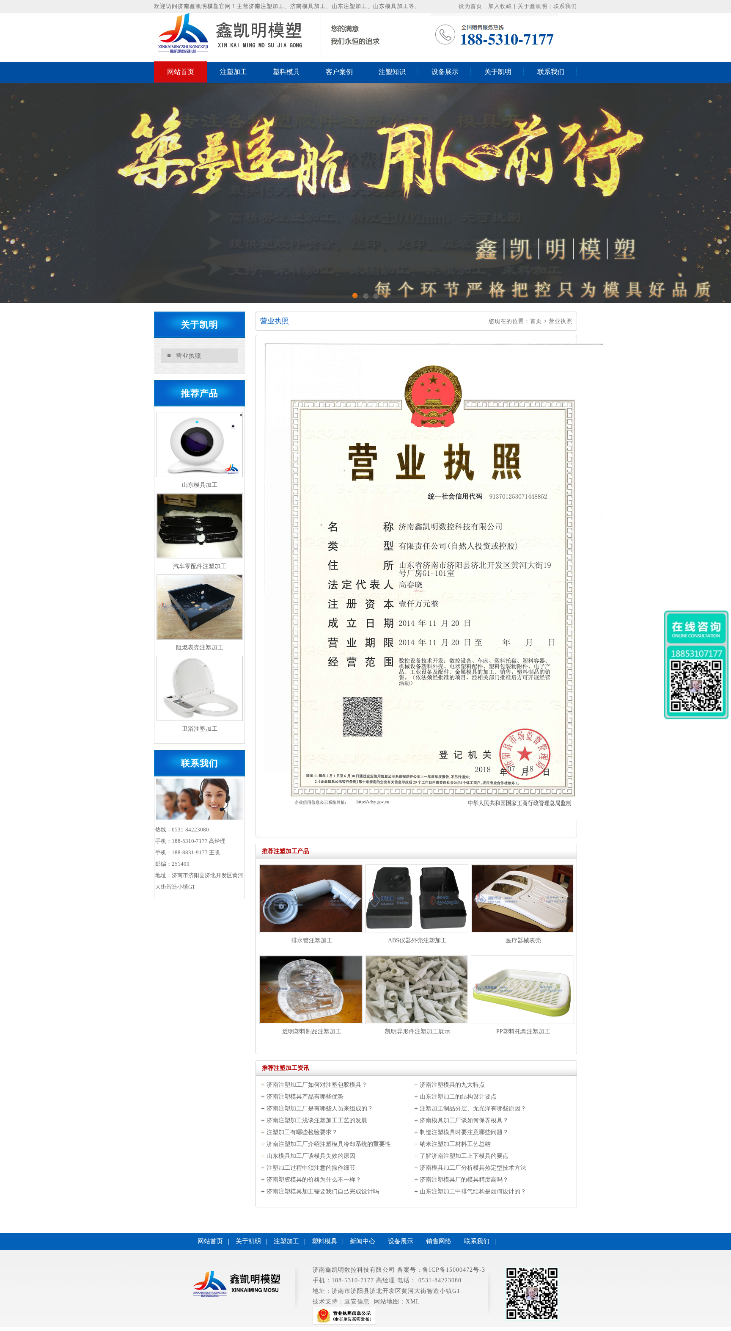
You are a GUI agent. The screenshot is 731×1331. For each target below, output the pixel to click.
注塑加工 (233, 71)
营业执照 (188, 356)
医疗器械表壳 (523, 940)
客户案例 (339, 71)
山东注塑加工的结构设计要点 (458, 1097)
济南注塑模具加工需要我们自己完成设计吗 (323, 1191)
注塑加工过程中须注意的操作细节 (311, 1168)
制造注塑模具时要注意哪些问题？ (464, 1132)
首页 (536, 321)
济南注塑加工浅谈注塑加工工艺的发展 (317, 1120)
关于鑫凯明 (532, 6)
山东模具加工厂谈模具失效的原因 (311, 1156)
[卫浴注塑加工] (199, 688)
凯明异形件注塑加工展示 (417, 1031)
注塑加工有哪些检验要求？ (302, 1132)
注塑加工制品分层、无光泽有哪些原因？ (473, 1108)
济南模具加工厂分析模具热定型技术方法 (473, 1168)
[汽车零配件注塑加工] (199, 525)
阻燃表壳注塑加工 (199, 647)
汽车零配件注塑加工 (199, 566)
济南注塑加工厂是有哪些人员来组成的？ (320, 1108)
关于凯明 (497, 71)
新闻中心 (362, 1241)
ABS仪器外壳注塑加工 (417, 940)
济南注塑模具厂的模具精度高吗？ (464, 1179)
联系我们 (565, 6)
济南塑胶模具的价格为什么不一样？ (314, 1179)
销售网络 (438, 1241)
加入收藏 (500, 6)
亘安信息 (357, 1301)
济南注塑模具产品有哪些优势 (305, 1097)
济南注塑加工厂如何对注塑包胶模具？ (317, 1085)
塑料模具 (286, 71)
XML (413, 1301)
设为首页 (470, 6)
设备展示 (445, 71)
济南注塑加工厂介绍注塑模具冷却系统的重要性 (329, 1144)
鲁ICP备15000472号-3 (454, 1270)
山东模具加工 (199, 485)
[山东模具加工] (199, 444)
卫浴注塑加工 (199, 729)
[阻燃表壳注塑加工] (199, 607)
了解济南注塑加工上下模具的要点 (464, 1156)
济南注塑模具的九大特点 (452, 1085)
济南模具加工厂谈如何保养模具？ (464, 1120)
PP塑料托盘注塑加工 (523, 1031)
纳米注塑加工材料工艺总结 (455, 1144)
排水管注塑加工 (312, 940)
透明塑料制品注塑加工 (311, 1031)
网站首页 (180, 71)
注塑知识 (392, 71)
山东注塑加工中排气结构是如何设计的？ (473, 1191)
